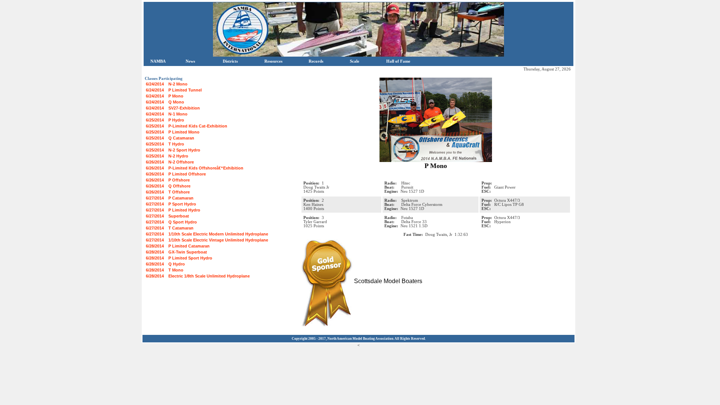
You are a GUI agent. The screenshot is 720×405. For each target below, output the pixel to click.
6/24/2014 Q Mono (165, 102)
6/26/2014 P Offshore (168, 180)
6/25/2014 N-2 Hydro (167, 156)
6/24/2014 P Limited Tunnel (174, 90)
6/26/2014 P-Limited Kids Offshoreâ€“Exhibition (194, 168)
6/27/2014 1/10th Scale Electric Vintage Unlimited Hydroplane (207, 240)
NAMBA (158, 61)
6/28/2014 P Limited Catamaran (178, 246)
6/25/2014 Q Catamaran (170, 138)
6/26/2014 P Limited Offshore (176, 174)
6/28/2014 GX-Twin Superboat (176, 252)
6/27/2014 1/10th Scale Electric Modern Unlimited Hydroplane (207, 234)
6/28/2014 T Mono (164, 270)
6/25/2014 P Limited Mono (173, 132)
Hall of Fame (398, 61)
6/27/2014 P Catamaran (170, 198)
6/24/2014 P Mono (164, 96)
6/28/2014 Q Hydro (165, 264)
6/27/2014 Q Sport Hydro (171, 222)
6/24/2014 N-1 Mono (167, 114)
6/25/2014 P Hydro (165, 120)
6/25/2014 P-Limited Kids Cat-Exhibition (186, 126)
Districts (230, 61)
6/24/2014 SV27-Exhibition (173, 108)
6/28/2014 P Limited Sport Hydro (179, 258)
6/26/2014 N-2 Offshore (170, 162)
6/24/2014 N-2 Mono (167, 84)
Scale (354, 61)
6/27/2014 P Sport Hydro (171, 204)
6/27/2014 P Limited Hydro (173, 210)
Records (316, 61)
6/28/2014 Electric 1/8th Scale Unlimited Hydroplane (198, 276)
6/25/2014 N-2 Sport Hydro (173, 150)
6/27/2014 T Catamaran (170, 228)
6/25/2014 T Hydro (165, 144)
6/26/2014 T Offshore (168, 192)
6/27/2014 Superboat (167, 216)
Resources (273, 61)
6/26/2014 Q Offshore (168, 186)
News (190, 61)
